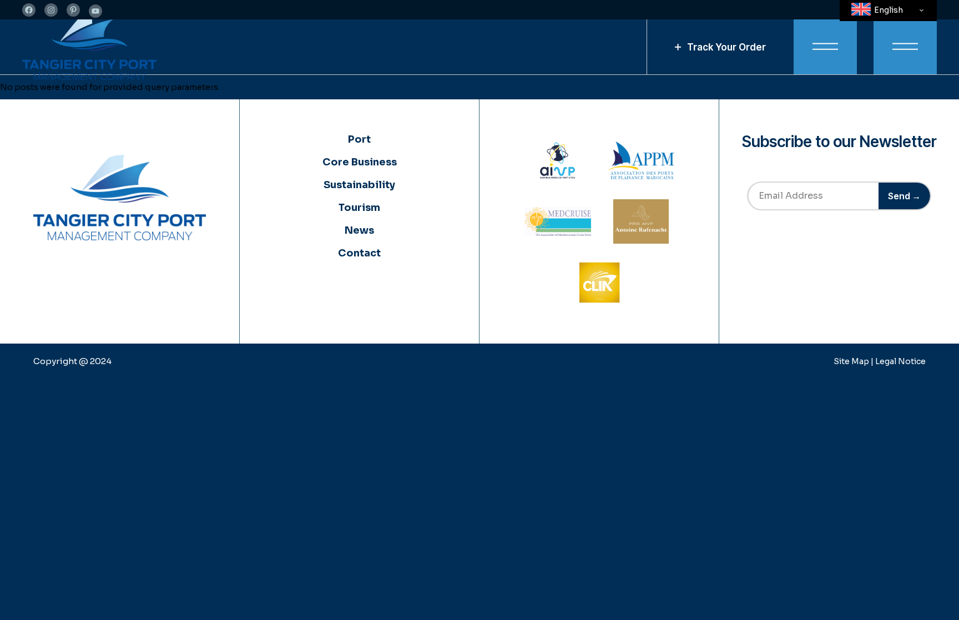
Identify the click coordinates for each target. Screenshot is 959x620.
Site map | (854, 361)
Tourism (359, 207)
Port (359, 139)
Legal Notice (900, 361)
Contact (359, 253)
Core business (359, 162)
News (359, 230)
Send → (904, 195)
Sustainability (359, 185)
